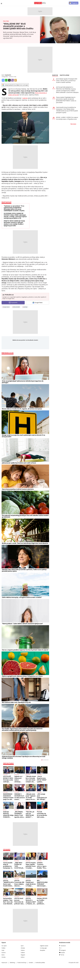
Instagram (63, 950)
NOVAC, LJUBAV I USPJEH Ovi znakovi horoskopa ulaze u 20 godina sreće (67, 118)
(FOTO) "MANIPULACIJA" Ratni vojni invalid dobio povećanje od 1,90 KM (8, 883)
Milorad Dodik (16, 307)
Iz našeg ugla (43, 948)
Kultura (22, 957)
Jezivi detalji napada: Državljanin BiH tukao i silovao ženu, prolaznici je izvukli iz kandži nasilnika (66, 80)
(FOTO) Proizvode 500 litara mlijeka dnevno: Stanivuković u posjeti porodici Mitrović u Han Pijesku (19, 883)
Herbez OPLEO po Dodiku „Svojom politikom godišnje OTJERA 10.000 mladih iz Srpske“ (42, 901)
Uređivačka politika (40, 962)
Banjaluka (42, 950)
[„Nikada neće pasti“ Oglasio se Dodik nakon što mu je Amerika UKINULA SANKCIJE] (31, 787)
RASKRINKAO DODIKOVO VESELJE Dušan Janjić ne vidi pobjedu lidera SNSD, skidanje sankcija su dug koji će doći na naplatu (8, 796)
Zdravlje (23, 948)
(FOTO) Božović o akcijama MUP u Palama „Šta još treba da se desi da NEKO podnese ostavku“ (31, 901)
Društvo (4, 952)
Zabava (23, 950)
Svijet (3, 950)
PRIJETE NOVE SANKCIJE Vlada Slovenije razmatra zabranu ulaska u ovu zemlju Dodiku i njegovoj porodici (14, 223)
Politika (6, 21)
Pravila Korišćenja (21, 962)
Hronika (3, 957)
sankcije (25, 307)
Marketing (12, 962)
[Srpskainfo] (40, 3)
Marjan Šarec (6, 307)
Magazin (23, 955)
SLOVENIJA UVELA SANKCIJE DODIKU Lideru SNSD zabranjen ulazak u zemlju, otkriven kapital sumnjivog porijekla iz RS (15, 216)
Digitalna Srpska (44, 945)
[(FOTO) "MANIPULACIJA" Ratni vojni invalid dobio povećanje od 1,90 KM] (8, 874)
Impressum (4, 962)
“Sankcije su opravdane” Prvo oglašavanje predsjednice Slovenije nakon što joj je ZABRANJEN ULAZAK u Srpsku (14, 208)
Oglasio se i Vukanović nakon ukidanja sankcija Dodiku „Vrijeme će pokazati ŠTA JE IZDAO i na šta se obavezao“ (19, 779)
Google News (38, 302)
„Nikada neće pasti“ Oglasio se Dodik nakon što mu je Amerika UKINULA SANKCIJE (31, 796)
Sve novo (73, 124)
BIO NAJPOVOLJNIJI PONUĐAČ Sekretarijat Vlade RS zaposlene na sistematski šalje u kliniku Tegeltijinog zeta (42, 883)
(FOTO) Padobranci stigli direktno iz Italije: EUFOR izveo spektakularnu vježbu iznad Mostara (31, 883)
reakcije (25, 98)
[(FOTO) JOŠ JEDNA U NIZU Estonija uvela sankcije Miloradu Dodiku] (8, 769)
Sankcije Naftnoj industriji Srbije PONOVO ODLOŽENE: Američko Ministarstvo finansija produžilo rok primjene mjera (8, 814)
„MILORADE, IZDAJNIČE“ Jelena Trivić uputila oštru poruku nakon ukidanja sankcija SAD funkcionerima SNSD (19, 814)
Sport (22, 945)
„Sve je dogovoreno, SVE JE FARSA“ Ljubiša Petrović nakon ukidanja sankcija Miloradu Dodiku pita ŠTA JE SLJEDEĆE (42, 779)
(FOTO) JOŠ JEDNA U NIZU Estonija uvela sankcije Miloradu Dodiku (8, 779)
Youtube (63, 952)
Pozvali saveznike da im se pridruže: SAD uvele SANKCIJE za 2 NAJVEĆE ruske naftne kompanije (42, 814)
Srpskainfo (8, 75)
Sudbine (23, 952)
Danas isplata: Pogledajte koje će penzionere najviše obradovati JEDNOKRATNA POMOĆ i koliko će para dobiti (66, 99)
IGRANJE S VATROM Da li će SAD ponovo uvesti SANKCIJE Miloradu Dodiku (19, 796)
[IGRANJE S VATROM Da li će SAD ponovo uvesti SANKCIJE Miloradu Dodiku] (19, 787)
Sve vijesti (4, 945)
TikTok (62, 955)
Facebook (63, 945)
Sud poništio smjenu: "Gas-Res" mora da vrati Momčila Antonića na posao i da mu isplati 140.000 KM (8, 901)
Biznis (4, 810)
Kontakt (31, 962)
